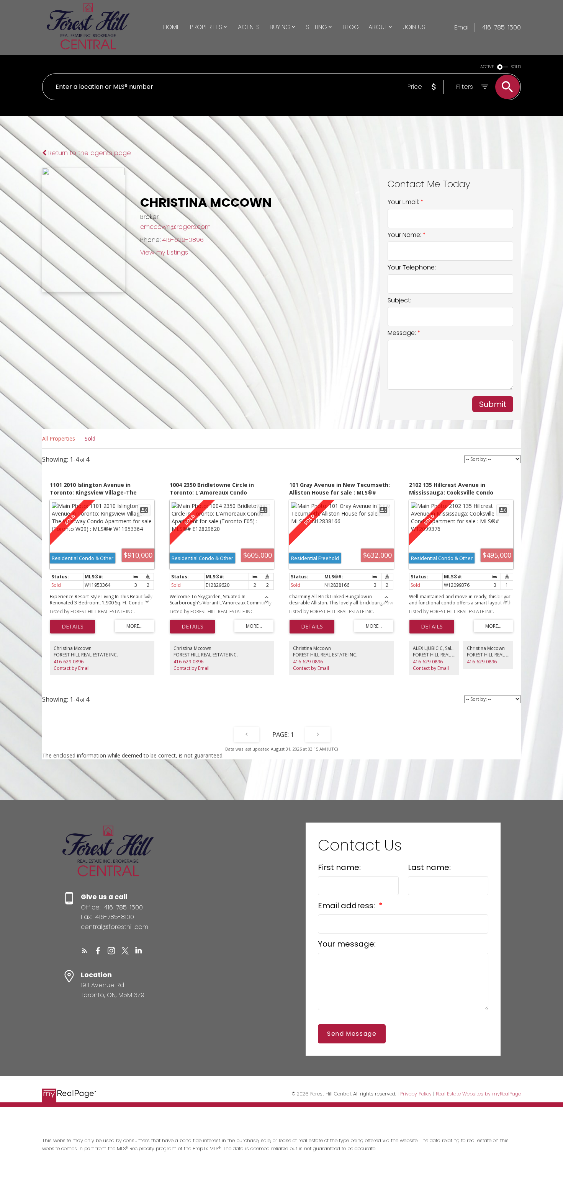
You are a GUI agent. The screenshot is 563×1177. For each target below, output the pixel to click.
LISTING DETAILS (72, 626)
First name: (339, 867)
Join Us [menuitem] (414, 27)
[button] (84, 950)
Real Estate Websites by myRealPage (478, 1093)
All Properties (58, 438)
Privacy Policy (416, 1093)
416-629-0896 (183, 239)
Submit (492, 404)
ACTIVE (487, 67)
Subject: (399, 300)
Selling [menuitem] (316, 27)
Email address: (347, 905)
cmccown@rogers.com (175, 226)
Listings (177, 252)
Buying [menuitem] (280, 27)
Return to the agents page (88, 153)
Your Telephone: (412, 267)
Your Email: (404, 202)
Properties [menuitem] (206, 27)
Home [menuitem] (171, 27)
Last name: (429, 867)
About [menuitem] (377, 27)
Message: (402, 332)
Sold (90, 438)
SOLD (516, 67)
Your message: (347, 944)
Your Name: (405, 234)
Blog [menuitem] (351, 27)
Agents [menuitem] (249, 27)
